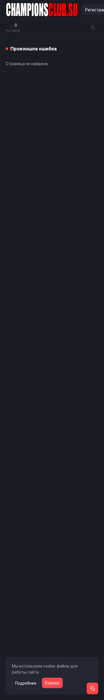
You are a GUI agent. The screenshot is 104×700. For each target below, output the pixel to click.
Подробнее (25, 683)
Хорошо (52, 683)
